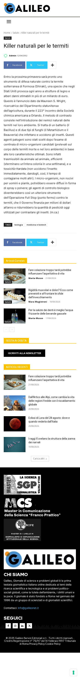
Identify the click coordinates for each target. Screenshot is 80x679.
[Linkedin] (22, 625)
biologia (19, 224)
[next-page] (12, 329)
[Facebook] (8, 625)
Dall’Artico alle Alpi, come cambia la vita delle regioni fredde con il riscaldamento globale (51, 401)
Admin (12, 55)
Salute (16, 32)
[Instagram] (15, 625)
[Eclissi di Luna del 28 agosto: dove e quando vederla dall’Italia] (14, 423)
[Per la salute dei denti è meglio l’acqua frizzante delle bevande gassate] (14, 316)
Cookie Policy (52, 643)
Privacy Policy (37, 643)
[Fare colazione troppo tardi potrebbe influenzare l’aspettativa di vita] (14, 276)
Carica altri (38, 458)
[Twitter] (29, 625)
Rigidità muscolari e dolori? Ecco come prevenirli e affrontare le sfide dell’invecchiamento (50, 294)
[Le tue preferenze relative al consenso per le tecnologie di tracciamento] (73, 672)
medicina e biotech (36, 224)
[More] (52, 65)
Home (7, 32)
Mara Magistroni (37, 301)
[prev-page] (6, 329)
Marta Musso (35, 278)
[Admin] (6, 55)
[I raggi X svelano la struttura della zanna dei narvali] (14, 444)
